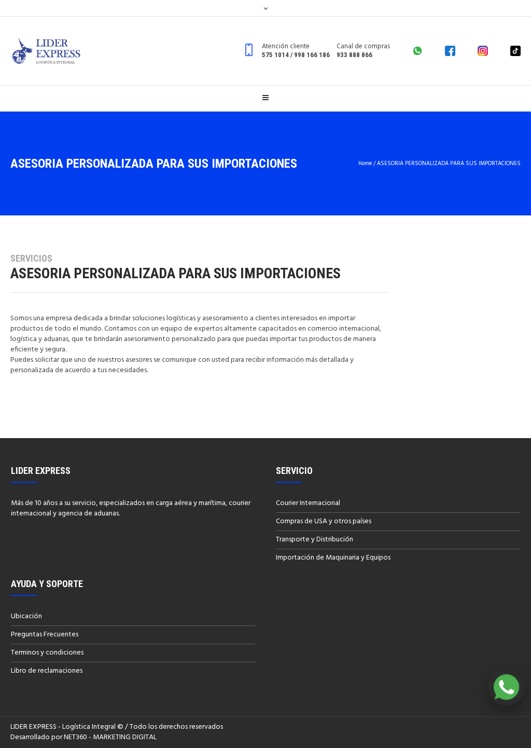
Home (365, 163)
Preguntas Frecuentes (44, 635)
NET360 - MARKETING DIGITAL (110, 737)
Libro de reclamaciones (46, 671)
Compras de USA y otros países (323, 521)
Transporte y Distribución (314, 540)
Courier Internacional (308, 503)
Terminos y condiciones (47, 653)
